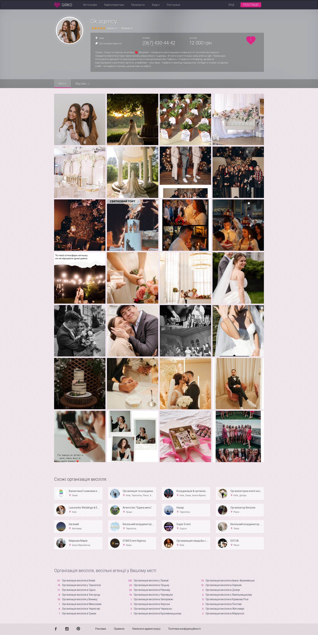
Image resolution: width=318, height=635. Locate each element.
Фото (62, 83)
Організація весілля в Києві (78, 580)
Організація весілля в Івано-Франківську (230, 580)
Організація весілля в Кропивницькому (157, 613)
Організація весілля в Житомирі (225, 608)
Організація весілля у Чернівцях (153, 594)
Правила (119, 628)
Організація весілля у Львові (151, 580)
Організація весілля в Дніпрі (223, 589)
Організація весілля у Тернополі (81, 585)
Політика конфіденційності (184, 628)
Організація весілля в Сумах (79, 613)
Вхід (231, 4)
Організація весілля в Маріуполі (225, 613)
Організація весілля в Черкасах (153, 608)
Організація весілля (110, 43)
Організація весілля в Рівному (152, 589)
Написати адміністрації (146, 628)
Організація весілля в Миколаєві (81, 604)
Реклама (100, 628)
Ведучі (156, 4)
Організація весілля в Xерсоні (152, 604)
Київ (101, 38)
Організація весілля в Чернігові (81, 608)
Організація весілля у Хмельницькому (229, 594)
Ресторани (173, 4)
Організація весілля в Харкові (224, 585)
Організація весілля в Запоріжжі (153, 599)
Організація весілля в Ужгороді (81, 594)
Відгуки (82, 83)
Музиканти (138, 4)
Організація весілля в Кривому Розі (227, 599)
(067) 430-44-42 (158, 43)
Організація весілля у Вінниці (79, 599)
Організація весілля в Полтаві (224, 604)
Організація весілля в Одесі (79, 589)
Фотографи (90, 4)
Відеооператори (114, 4)
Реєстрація (250, 4)
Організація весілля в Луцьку (151, 585)
